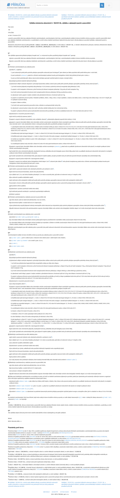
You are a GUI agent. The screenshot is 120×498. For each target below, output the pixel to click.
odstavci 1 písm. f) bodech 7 (23, 386)
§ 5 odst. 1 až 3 (107, 397)
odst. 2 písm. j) (35, 217)
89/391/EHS (67, 436)
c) (27, 388)
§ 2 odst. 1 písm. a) (17, 237)
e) (28, 388)
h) (32, 388)
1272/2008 (41, 442)
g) (30, 388)
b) (23, 246)
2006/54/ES (33, 444)
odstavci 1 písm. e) (21, 391)
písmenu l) (24, 75)
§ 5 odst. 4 (17, 399)
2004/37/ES (11, 442)
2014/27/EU (69, 433)
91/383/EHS (103, 436)
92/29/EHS (11, 438)
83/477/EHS (97, 436)
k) (29, 217)
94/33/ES (18, 434)
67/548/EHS (95, 447)
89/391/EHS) (46, 433)
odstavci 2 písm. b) (21, 388)
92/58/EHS (67, 440)
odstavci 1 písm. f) (71, 359)
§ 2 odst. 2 (14, 243)
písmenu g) (58, 146)
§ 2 (80, 397)
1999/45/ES (102, 447)
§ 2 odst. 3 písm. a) (17, 246)
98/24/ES (84, 440)
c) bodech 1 (25, 240)
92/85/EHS (20, 431)
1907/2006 (19, 449)
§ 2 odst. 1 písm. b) (17, 240)
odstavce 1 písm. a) (24, 381)
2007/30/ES (62, 433)
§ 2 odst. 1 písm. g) (21, 217)
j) (27, 217)
